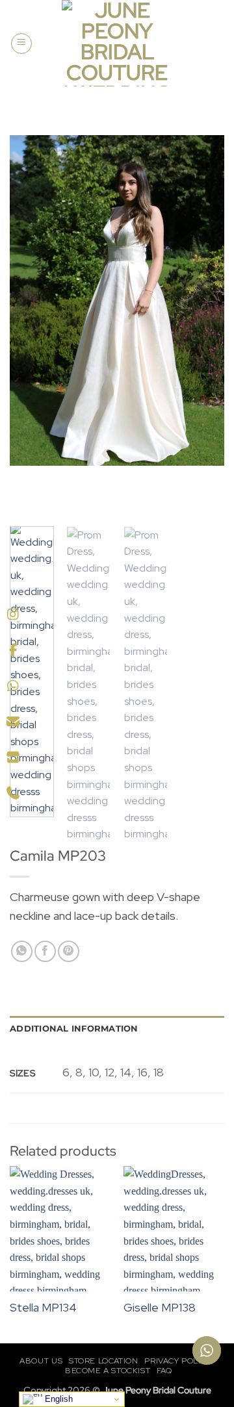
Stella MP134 (43, 1307)
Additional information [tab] (74, 1028)
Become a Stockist (107, 1370)
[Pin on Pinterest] (68, 951)
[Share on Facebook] (45, 951)
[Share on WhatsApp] (21, 951)
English (57, 1399)
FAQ (164, 1370)
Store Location (103, 1361)
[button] (21, 43)
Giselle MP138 (160, 1307)
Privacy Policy (177, 1361)
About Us (41, 1361)
